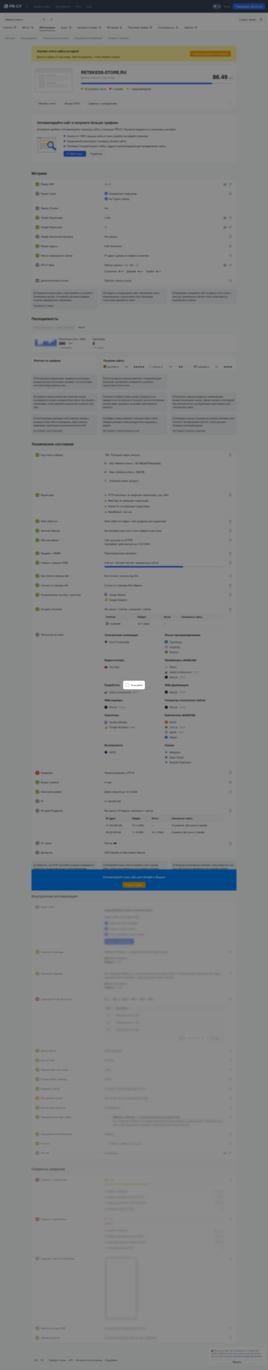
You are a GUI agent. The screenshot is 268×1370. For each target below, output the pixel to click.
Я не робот (137, 685)
